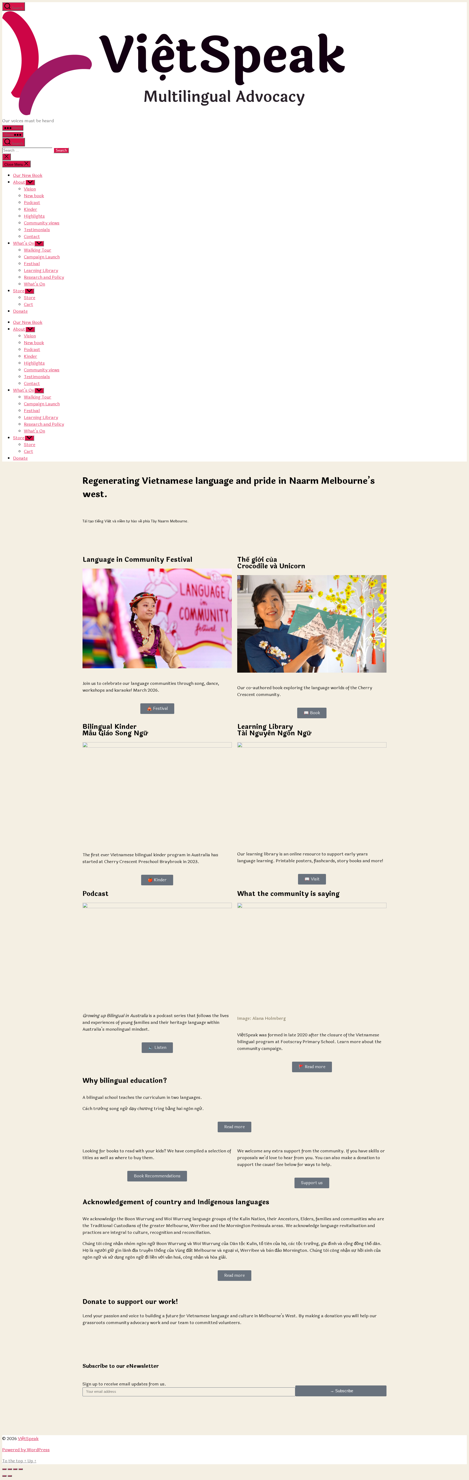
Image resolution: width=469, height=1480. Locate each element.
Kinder (30, 209)
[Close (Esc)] (4, 1469)
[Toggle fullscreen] (15, 1469)
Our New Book (27, 175)
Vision (30, 189)
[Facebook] (104, 1419)
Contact (32, 236)
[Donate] (148, 1419)
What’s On (23, 243)
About (19, 182)
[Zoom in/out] (20, 1469)
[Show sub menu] (30, 182)
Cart (28, 304)
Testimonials (37, 229)
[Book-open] (133, 1419)
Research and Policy (44, 277)
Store (18, 290)
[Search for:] (27, 150)
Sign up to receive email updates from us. (124, 1384)
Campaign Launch (42, 256)
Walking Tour (37, 250)
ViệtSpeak (28, 1438)
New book (34, 195)
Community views (41, 223)
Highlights (34, 216)
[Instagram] (89, 1419)
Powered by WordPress (26, 1449)
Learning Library (41, 270)
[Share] (10, 1469)
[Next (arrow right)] (10, 1476)
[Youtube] (118, 1419)
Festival (32, 263)
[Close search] (6, 156)
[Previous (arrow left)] (4, 1476)
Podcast (32, 202)
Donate (20, 311)
